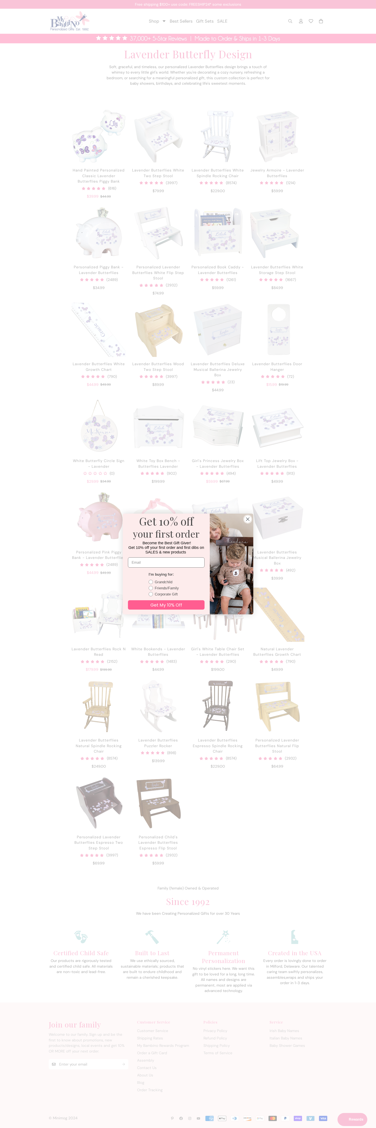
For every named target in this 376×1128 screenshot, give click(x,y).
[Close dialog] (248, 519)
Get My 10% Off (166, 605)
